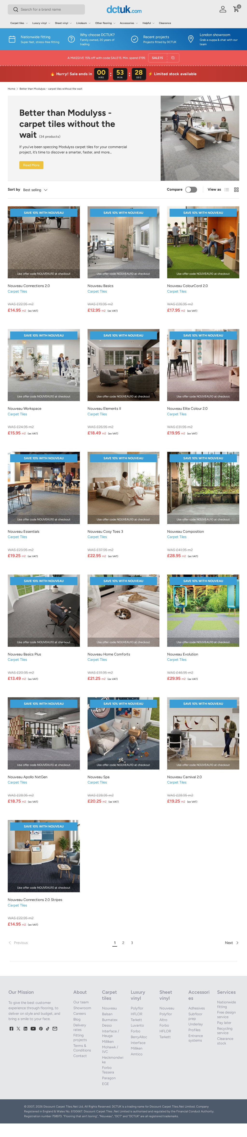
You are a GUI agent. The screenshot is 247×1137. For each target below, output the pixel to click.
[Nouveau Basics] (124, 242)
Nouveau (109, 1008)
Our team (81, 1002)
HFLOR (136, 1014)
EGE (105, 1084)
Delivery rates (79, 1027)
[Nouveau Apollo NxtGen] (44, 733)
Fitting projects (80, 1037)
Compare (174, 189)
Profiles (194, 1030)
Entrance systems (195, 1038)
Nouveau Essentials (23, 531)
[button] (236, 9)
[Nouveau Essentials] (44, 488)
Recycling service (225, 1030)
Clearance (165, 23)
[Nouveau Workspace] (44, 365)
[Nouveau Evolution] (203, 611)
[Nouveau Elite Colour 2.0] (203, 365)
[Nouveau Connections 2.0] (44, 242)
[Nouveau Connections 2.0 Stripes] (44, 856)
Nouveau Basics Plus (24, 654)
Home (11, 88)
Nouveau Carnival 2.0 (184, 777)
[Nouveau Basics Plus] (44, 611)
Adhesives (196, 1008)
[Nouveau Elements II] (124, 365)
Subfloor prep (195, 1016)
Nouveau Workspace (24, 408)
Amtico (137, 1054)
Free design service (226, 1014)
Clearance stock (225, 1040)
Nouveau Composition (185, 531)
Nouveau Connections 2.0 (29, 286)
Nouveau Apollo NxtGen (27, 777)
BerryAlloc (139, 1037)
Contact (80, 1056)
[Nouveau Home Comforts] (124, 611)
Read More (31, 165)
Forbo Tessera (108, 1069)
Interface (138, 1043)
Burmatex (109, 1020)
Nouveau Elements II (104, 408)
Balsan (107, 1014)
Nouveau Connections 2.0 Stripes (35, 900)
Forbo (135, 1031)
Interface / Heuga (110, 1033)
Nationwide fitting (226, 1004)
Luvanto (137, 1025)
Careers (79, 1013)
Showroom (82, 1008)
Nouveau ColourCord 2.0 (187, 286)
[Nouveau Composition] (203, 488)
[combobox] (46, 9)
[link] (59, 943)
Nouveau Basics (100, 286)
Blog (77, 1019)
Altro (163, 1020)
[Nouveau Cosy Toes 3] (124, 488)
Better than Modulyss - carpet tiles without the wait (51, 88)
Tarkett (136, 1020)
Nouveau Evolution (182, 654)
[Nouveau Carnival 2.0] (203, 733)
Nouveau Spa (99, 777)
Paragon (109, 1078)
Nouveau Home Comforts (109, 654)
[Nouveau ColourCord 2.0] (203, 242)
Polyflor (137, 1008)
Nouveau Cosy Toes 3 (105, 531)
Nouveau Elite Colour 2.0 (187, 408)
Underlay (195, 1024)
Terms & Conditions (82, 1047)
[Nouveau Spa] (124, 733)
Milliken (108, 1041)
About (80, 992)
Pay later (224, 1023)
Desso (107, 1025)
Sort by (14, 189)
